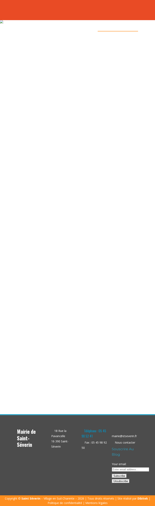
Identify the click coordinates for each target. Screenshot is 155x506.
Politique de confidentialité (65, 503)
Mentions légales (96, 503)
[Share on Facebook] (40, 386)
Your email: (119, 464)
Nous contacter (125, 442)
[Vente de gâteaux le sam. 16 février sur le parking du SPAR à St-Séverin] (45, 176)
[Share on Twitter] (44, 386)
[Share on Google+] (48, 386)
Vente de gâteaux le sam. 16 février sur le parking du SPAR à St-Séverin (45, 338)
